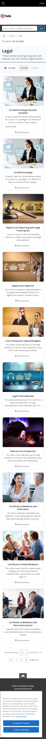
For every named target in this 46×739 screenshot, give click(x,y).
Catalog (11, 68)
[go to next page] (21, 659)
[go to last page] (26, 659)
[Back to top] (23, 688)
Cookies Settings (21, 730)
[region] (21, 714)
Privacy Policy (21, 716)
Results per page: (11, 652)
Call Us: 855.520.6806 (13, 41)
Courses (12, 36)
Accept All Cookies (21, 723)
